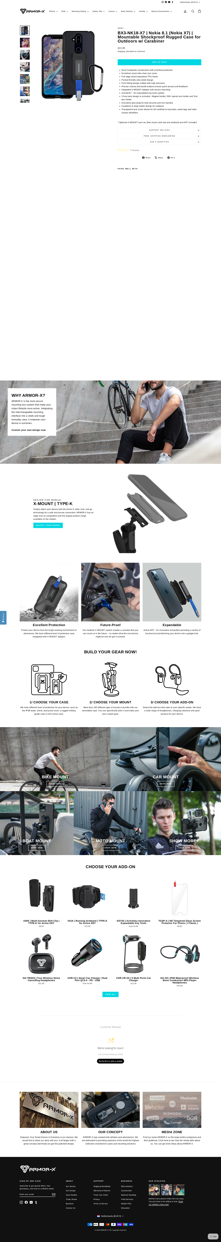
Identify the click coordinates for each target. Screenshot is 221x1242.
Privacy (96, 1199)
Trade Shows (71, 1199)
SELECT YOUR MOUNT (48, 525)
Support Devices (159, 130)
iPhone (52, 11)
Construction (126, 1191)
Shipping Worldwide (101, 1186)
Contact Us (70, 1208)
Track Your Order (100, 1195)
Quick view (41, 916)
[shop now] (165, 759)
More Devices (127, 11)
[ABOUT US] (49, 1110)
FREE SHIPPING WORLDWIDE (159, 136)
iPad (64, 11)
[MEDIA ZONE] (172, 1110)
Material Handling (128, 1195)
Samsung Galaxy (79, 11)
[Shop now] (110, 823)
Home (120, 28)
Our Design (71, 1191)
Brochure (70, 1204)
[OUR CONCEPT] (110, 1110)
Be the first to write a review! (110, 1061)
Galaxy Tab (97, 11)
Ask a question (159, 142)
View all (110, 994)
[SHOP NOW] (55, 759)
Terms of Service (100, 1204)
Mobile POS (126, 1204)
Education (125, 1208)
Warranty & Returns (101, 1191)
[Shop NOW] (37, 823)
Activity (142, 11)
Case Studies (71, 1195)
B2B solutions (127, 1186)
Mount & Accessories (160, 11)
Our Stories (71, 1186)
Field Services (127, 1199)
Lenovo (111, 11)
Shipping (121, 51)
